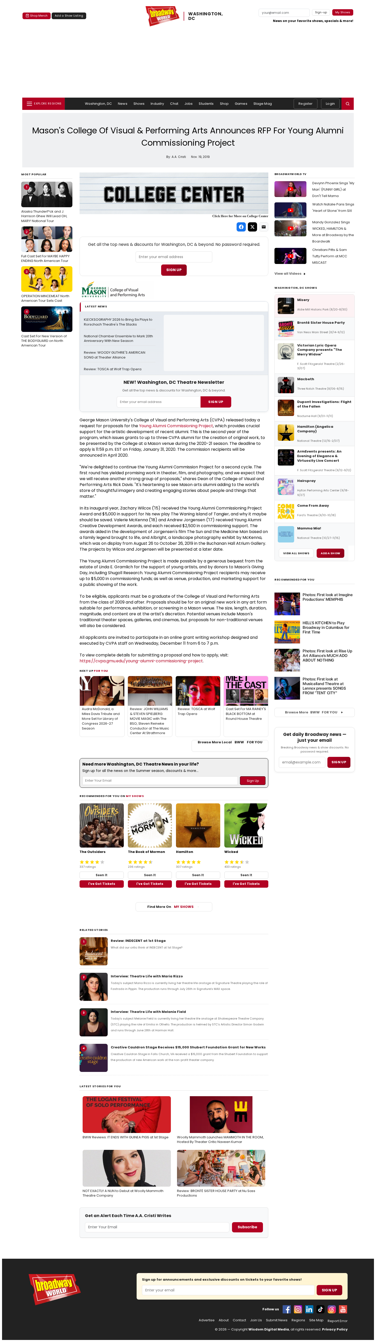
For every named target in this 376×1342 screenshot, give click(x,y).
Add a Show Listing (69, 16)
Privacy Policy (335, 1329)
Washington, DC (98, 103)
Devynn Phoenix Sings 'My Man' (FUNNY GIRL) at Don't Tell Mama (333, 189)
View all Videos (288, 273)
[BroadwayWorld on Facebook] (286, 1309)
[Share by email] (263, 227)
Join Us (256, 1320)
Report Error (338, 1321)
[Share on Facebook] (241, 227)
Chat (174, 103)
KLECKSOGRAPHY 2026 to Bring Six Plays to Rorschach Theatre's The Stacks (118, 322)
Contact (239, 1320)
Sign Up (174, 269)
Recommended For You (294, 580)
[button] (347, 104)
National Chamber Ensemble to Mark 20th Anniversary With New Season (119, 338)
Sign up (338, 762)
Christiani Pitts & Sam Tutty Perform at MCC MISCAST (329, 256)
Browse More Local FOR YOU (230, 742)
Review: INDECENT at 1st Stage (138, 940)
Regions (298, 1320)
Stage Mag (262, 103)
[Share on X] (252, 227)
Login (330, 103)
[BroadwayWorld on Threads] (331, 1309)
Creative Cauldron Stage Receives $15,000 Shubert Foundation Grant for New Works (188, 1047)
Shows (139, 103)
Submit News (276, 1320)
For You (101, 671)
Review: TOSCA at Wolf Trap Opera (112, 369)
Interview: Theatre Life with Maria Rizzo (147, 976)
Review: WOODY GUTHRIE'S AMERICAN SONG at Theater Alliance (115, 355)
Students (206, 103)
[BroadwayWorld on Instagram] (298, 1309)
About (224, 1320)
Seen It (101, 875)
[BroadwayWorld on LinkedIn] (309, 1309)
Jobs (188, 103)
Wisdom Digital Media (268, 1329)
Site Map (316, 1320)
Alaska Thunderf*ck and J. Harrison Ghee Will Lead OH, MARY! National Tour (44, 204)
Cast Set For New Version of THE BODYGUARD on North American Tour (44, 328)
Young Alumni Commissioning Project (176, 426)
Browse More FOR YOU (311, 712)
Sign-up (321, 12)
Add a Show (330, 553)
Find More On (170, 906)
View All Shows (296, 553)
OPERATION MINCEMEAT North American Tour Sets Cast (45, 286)
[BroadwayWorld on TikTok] (320, 1309)
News (122, 103)
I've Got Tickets (101, 884)
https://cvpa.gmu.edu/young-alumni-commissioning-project (141, 661)
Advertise (207, 1320)
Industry (157, 103)
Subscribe (247, 1227)
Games (241, 103)
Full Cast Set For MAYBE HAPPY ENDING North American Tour (45, 246)
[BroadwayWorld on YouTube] (343, 1309)
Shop (224, 103)
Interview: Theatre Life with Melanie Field (148, 1011)
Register (305, 103)
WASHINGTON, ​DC (206, 16)
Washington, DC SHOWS (295, 288)
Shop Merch (39, 16)
